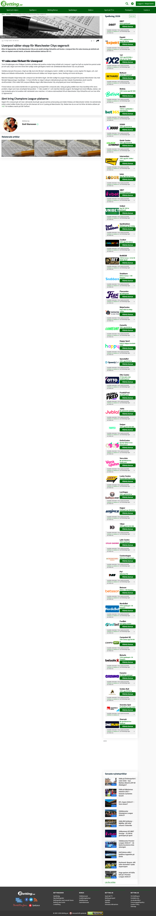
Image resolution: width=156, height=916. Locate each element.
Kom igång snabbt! (125, 624)
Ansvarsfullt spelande (79, 913)
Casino (146, 10)
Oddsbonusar (83, 896)
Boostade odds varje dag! (127, 478)
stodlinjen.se (110, 31)
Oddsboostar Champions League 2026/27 (126, 813)
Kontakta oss (135, 898)
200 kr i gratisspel (125, 192)
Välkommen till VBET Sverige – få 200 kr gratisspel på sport (126, 833)
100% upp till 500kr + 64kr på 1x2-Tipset (126, 58)
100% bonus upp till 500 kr (127, 640)
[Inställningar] (132, 3)
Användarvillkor (135, 900)
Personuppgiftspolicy (137, 902)
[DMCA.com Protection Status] (95, 913)
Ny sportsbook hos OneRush (125, 722)
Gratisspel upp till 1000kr (127, 226)
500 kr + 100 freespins (126, 590)
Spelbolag (72, 10)
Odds (90, 10)
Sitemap (133, 906)
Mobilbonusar (83, 900)
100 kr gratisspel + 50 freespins (126, 607)
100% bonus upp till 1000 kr (127, 92)
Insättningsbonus (84, 898)
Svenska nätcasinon (111, 904)
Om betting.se (135, 896)
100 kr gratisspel (125, 542)
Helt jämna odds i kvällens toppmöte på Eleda (126, 854)
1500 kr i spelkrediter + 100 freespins (127, 110)
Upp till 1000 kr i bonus (127, 176)
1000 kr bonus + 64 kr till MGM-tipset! (127, 259)
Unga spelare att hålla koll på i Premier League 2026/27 (127, 875)
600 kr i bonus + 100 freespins (126, 277)
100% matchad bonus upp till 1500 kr (126, 40)
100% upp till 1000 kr (126, 242)
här (112, 32)
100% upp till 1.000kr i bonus (126, 159)
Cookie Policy (135, 904)
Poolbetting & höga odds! (127, 707)
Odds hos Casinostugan (127, 558)
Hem (3, 14)
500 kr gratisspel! (125, 23)
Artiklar (8, 14)
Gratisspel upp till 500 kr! (127, 510)
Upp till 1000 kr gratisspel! (124, 209)
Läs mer (132, 16)
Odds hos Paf (124, 574)
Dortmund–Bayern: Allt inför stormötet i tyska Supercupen (127, 864)
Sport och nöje (12, 10)
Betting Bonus (53, 10)
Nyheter (107, 902)
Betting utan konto (59, 902)
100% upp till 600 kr (126, 494)
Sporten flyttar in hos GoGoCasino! (126, 443)
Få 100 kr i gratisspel (126, 675)
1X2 (3, 106)
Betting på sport (110, 898)
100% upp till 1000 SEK (127, 427)
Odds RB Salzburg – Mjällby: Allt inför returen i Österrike (126, 823)
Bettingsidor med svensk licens (63, 900)
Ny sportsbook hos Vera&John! (125, 461)
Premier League (11, 37)
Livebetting (56, 904)
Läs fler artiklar (110, 882)
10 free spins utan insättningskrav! (125, 378)
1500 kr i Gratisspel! (126, 75)
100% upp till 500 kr (126, 127)
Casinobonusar (84, 902)
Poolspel (128, 10)
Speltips (32, 10)
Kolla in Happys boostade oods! (127, 344)
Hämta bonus (127, 26)
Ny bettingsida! (124, 293)
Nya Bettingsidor (58, 898)
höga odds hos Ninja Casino (126, 310)
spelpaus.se (116, 31)
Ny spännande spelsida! (127, 411)
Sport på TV (108, 10)
